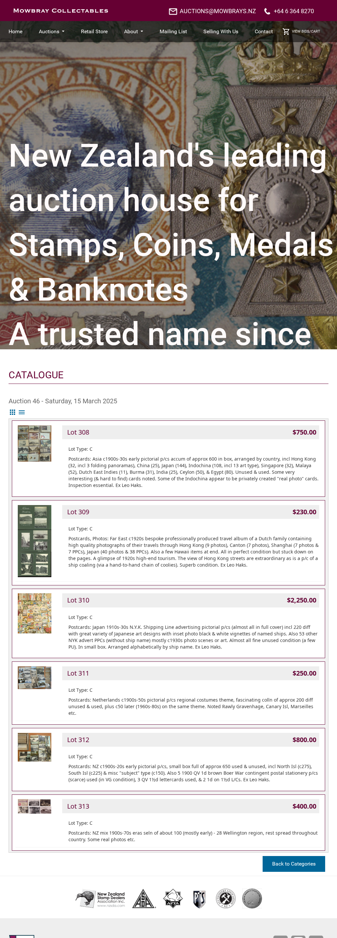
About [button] (131, 31)
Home (15, 31)
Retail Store (94, 31)
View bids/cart (306, 31)
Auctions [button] (50, 31)
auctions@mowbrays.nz (218, 11)
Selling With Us (220, 31)
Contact (264, 31)
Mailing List (173, 31)
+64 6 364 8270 (294, 11)
